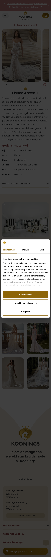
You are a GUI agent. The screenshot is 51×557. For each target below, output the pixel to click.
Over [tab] (42, 250)
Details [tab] (25, 250)
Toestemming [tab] (9, 250)
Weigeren (25, 312)
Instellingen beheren (24, 303)
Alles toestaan (25, 294)
